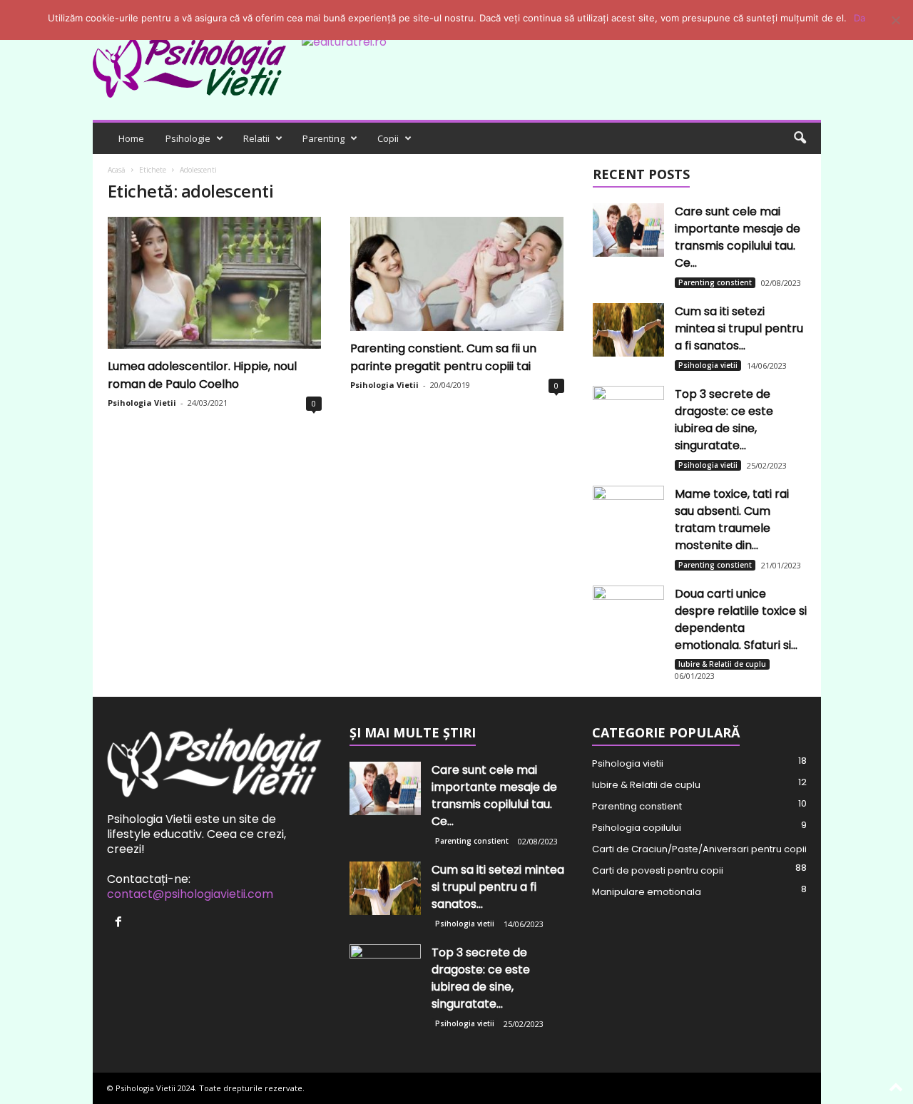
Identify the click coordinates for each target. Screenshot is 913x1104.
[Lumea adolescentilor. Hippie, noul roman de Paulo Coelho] (215, 283)
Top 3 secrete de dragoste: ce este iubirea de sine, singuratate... (724, 420)
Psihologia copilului (636, 827)
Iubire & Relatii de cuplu (722, 664)
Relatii (256, 138)
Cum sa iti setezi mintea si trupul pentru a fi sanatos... (739, 328)
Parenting (323, 138)
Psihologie (187, 138)
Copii (388, 138)
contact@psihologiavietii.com (190, 894)
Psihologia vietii (708, 365)
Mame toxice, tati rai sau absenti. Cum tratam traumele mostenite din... (732, 519)
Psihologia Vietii (142, 402)
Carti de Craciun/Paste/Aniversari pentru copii (699, 849)
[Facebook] (120, 922)
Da (859, 18)
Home (131, 138)
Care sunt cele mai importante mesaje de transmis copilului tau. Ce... (737, 237)
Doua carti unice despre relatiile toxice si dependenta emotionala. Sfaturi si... (741, 619)
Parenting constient (715, 282)
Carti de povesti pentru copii (657, 870)
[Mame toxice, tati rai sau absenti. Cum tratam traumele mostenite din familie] (628, 512)
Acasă (117, 170)
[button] (799, 138)
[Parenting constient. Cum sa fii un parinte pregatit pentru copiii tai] (457, 274)
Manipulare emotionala (646, 892)
